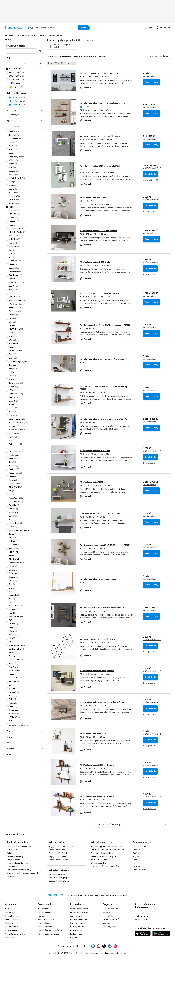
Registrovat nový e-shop (80, 912)
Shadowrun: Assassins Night (102, 853)
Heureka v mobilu (45, 912)
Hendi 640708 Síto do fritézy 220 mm (105, 856)
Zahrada (136, 863)
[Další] (169, 824)
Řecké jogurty (12, 876)
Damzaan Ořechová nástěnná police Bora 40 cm (100, 513)
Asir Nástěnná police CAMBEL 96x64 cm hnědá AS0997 (102, 103)
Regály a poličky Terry (57, 850)
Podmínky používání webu (115, 953)
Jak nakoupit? (43, 908)
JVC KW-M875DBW (98, 863)
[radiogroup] (24, 101)
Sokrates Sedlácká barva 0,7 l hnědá (105, 866)
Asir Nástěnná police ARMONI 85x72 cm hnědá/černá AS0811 (105, 325)
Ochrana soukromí (45, 926)
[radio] (7, 97)
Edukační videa (76, 934)
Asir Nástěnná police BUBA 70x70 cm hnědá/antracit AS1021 (105, 608)
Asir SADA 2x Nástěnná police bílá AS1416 (97, 639)
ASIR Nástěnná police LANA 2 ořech (94, 733)
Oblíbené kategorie (16, 842)
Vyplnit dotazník (141, 919)
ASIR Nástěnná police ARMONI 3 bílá (95, 262)
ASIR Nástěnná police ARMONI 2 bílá (95, 450)
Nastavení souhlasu (45, 923)
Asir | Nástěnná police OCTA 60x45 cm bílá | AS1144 (101, 166)
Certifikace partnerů (111, 919)
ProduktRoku (108, 916)
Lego (135, 860)
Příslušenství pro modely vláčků (19, 846)
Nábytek (32, 35)
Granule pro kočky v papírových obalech (22, 873)
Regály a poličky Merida (58, 856)
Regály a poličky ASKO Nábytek (61, 846)
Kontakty (9, 912)
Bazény (136, 853)
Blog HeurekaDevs (12, 930)
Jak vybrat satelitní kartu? (59, 881)
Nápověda (74, 937)
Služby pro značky (77, 923)
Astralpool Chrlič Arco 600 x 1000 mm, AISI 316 (108, 850)
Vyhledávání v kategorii (16, 46)
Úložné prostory (42, 35)
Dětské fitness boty (15, 856)
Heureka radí (43, 916)
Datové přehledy (77, 926)
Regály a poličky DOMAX (58, 860)
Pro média (9, 923)
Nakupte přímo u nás (46, 919)
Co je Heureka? (11, 908)
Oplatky (10, 853)
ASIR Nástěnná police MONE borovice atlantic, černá (102, 702)
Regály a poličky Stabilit (58, 853)
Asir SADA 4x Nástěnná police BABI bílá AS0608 (99, 293)
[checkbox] (7, 69)
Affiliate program (76, 930)
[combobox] (53, 27)
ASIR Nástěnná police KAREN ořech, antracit (98, 230)
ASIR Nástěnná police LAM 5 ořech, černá (97, 765)
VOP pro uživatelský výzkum (49, 934)
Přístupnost (10, 937)
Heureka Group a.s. (76, 953)
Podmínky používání (13, 916)
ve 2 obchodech (149, 76)
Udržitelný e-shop (110, 926)
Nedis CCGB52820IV (99, 860)
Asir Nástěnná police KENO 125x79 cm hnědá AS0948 (102, 359)
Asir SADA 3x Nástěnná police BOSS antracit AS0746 (101, 73)
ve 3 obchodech (149, 107)
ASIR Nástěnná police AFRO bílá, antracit (97, 670)
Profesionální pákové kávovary (19, 870)
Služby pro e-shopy (77, 916)
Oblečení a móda (139, 870)
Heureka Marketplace (78, 919)
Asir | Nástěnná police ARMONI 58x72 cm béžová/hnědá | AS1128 (108, 395)
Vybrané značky (56, 842)
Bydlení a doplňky (21, 35)
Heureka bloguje (11, 926)
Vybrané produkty (100, 842)
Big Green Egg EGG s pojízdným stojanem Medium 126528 (108, 846)
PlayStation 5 (138, 856)
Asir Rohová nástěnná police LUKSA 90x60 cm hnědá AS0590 (105, 545)
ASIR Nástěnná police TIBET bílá (93, 482)
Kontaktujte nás (141, 907)
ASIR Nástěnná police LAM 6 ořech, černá (97, 796)
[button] (21, 51)
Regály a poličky (56, 35)
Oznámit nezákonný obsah (15, 934)
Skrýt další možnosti (17, 725)
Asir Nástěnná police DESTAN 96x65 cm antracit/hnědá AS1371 (106, 419)
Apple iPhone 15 (139, 846)
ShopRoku (107, 912)
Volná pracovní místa (13, 919)
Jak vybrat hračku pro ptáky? (60, 878)
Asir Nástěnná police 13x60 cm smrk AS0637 (98, 579)
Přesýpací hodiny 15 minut (17, 863)
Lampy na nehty (13, 860)
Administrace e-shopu (79, 908)
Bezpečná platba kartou (47, 930)
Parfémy (136, 850)
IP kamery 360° (13, 866)
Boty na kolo (12, 850)
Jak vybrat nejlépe (58, 870)
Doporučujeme (140, 842)
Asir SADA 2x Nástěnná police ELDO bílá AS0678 (100, 136)
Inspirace (106, 923)
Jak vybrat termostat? (57, 874)
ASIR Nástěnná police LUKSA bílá (93, 197)
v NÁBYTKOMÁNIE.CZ (152, 168)
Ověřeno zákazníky (110, 908)
